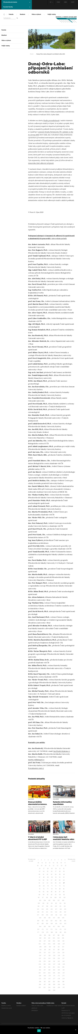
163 (65, 923)
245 (44, 964)
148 (59, 918)
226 (40, 955)
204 (49, 944)
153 (51, 921)
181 (56, 932)
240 (49, 961)
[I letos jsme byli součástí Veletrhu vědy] (64, 827)
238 (40, 961)
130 (38, 912)
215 (45, 949)
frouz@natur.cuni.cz (36, 768)
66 (60, 883)
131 (42, 912)
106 (54, 900)
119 (51, 906)
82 (39, 892)
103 (40, 900)
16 (61, 863)
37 (55, 871)
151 (42, 921)
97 (43, 897)
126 (52, 909)
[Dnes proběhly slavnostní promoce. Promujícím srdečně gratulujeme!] (39, 791)
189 (63, 935)
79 (56, 889)
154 (56, 921)
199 (54, 941)
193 (54, 938)
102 (64, 897)
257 (45, 970)
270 (50, 976)
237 (63, 958)
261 (63, 970)
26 (39, 868)
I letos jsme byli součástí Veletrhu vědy (63, 838)
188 (58, 935)
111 (47, 903)
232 (40, 958)
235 (54, 958)
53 (63, 877)
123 (38, 909)
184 (40, 935)
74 (63, 886)
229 (54, 955)
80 (60, 889)
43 (51, 874)
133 (51, 912)
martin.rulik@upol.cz (36, 760)
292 (40, 987)
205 (54, 944)
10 (38, 863)
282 (49, 981)
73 (59, 886)
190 (40, 938)
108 (63, 900)
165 (45, 926)
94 (60, 894)
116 (38, 906)
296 (59, 987)
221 (45, 952)
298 (49, 990)
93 (55, 894)
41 (43, 874)
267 (64, 973)
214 (40, 949)
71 (51, 886)
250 (40, 967)
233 (45, 958)
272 (59, 976)
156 (65, 921)
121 (60, 906)
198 (49, 941)
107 (59, 900)
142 (61, 915)
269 (45, 976)
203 (44, 944)
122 (65, 906)
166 (49, 926)
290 (59, 984)
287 (45, 984)
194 (58, 938)
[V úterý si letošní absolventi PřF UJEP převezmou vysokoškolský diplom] (39, 827)
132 (47, 912)
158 (42, 923)
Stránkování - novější (31, 860)
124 (43, 909)
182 (61, 932)
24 (61, 865)
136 (65, 912)
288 (49, 984)
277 (54, 978)
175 (60, 929)
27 (43, 868)
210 (50, 947)
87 (59, 892)
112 (52, 903)
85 (51, 892)
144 (40, 918)
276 (49, 978)
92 (51, 894)
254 (59, 967)
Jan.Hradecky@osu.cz (61, 751)
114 (60, 903)
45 (59, 874)
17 (65, 863)
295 (54, 987)
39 (63, 871)
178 (43, 932)
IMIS (65, 2)
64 (51, 883)
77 (47, 889)
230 (59, 955)
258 (49, 970)
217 (54, 949)
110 (43, 903)
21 (49, 865)
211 (54, 947)
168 (59, 926)
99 (51, 897)
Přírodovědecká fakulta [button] (10, 2)
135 (60, 912)
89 (39, 894)
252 (49, 967)
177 (38, 932)
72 (55, 886)
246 (49, 964)
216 (49, 949)
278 (59, 978)
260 (59, 970)
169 (63, 926)
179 (47, 932)
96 (38, 897)
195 (63, 938)
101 (60, 897)
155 (60, 921)
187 (54, 935)
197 (45, 941)
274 (40, 978)
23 (57, 865)
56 (47, 880)
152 (47, 921)
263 (44, 973)
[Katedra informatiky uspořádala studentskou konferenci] (64, 791)
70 (48, 886)
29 (52, 868)
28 (47, 868)
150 (38, 921)
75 (39, 889)
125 (47, 909)
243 (63, 961)
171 (42, 929)
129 (65, 909)
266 (59, 973)
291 (63, 984)
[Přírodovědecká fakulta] (4, 14)
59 (59, 880)
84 (47, 892)
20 (45, 865)
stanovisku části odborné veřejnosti (41, 163)
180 (52, 932)
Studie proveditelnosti (51, 120)
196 (40, 941)
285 (63, 981)
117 (43, 906)
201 (63, 941)
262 (40, 973)
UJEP (72, 2)
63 (47, 883)
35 (47, 871)
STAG (58, 2)
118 (47, 906)
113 (56, 903)
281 (45, 981)
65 (55, 883)
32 (63, 868)
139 (47, 915)
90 (43, 894)
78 (51, 889)
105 (49, 900)
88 (63, 892)
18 (37, 865)
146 (49, 918)
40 (39, 874)
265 (54, 973)
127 (56, 909)
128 (61, 909)
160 (52, 923)
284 (59, 981)
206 (59, 944)
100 (56, 897)
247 (54, 964)
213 (63, 947)
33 (39, 871)
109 (39, 903)
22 (53, 865)
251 (45, 967)
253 (54, 967)
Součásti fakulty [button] (8, 7)
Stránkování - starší (71, 860)
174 (56, 929)
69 (44, 886)
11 (42, 863)
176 (65, 929)
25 (65, 865)
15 (57, 863)
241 (54, 961)
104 (45, 900)
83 (43, 892)
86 (55, 892)
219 (63, 949)
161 (56, 923)
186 (49, 935)
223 (54, 952)
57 (51, 880)
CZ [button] (50, 2)
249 (64, 964)
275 (45, 978)
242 (59, 961)
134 (56, 912)
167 (54, 926)
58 (55, 880)
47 (39, 877)
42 (47, 874)
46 (64, 874)
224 (59, 952)
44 (55, 874)
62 (43, 883)
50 (52, 877)
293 (44, 987)
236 (59, 958)
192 (49, 938)
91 (47, 894)
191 (45, 938)
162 (61, 923)
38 (59, 871)
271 (54, 976)
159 (47, 923)
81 (63, 889)
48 (43, 877)
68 (39, 886)
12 (45, 863)
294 (49, 987)
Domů (31, 54)
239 (44, 961)
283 (54, 981)
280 (40, 981)
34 (43, 871)
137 (38, 915)
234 (49, 958)
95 (64, 894)
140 (52, 915)
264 (49, 973)
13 (49, 863)
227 (45, 955)
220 (40, 952)
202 (40, 944)
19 (41, 865)
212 (59, 947)
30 (56, 868)
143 (65, 915)
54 (39, 880)
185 (45, 935)
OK (39, 1030)
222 (49, 952)
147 (54, 918)
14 (53, 863)
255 (63, 967)
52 (59, 877)
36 (51, 871)
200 (59, 941)
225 (63, 952)
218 (58, 949)
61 (39, 883)
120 (56, 906)
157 (38, 923)
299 (54, 990)
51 (56, 877)
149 (63, 918)
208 (40, 947)
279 (63, 978)
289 (54, 984)
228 (49, 955)
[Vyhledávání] (17, 18)
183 (65, 932)
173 (51, 929)
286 (40, 984)
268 (40, 976)
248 (59, 964)
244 (40, 964)
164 (40, 926)
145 (45, 918)
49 (48, 877)
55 (43, 880)
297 (64, 987)
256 (40, 970)
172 (47, 929)
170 (38, 929)
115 (65, 903)
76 (43, 889)
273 (63, 976)
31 (59, 868)
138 (42, 915)
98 (47, 897)
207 (64, 944)
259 (54, 970)
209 (45, 947)
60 (64, 880)
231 (63, 955)
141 (56, 915)
